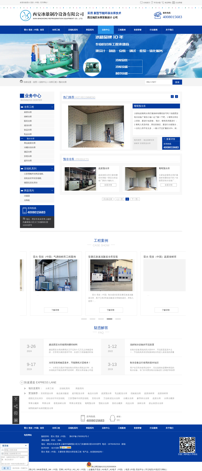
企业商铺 (178, 3)
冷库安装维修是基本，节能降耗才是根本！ (70, 362)
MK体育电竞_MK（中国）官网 (50, 469)
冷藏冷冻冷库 (30, 147)
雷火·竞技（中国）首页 (34, 30)
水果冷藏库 (169, 398)
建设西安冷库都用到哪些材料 (63, 344)
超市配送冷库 (78, 393)
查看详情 (170, 139)
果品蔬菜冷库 (30, 143)
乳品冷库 (28, 134)
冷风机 (27, 200)
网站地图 (45, 440)
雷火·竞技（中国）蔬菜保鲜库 (149, 256)
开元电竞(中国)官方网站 (155, 469)
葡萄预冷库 (140, 106)
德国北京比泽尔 (31, 182)
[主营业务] (15, 420)
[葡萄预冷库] (96, 127)
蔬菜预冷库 (103, 168)
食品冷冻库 (93, 393)
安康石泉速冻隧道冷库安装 (93, 256)
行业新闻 (153, 30)
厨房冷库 (28, 112)
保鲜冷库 (28, 116)
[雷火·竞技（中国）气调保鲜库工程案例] (46, 275)
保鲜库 (137, 143)
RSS (53, 440)
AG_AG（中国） (80, 469)
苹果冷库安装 (75, 403)
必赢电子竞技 (94, 469)
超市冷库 (28, 160)
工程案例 (122, 30)
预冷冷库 (63, 82)
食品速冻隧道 (62, 393)
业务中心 (106, 30)
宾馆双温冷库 (145, 143)
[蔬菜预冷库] (80, 179)
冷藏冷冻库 (128, 398)
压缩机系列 (73, 30)
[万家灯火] (65, 448)
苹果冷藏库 (33, 403)
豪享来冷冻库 (143, 398)
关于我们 (169, 30)
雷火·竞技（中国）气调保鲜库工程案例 (44, 256)
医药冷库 (28, 121)
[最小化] (26, 445)
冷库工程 (56, 30)
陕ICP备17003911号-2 (79, 436)
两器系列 (90, 30)
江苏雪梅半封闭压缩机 (33, 174)
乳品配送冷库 (121, 393)
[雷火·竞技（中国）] (52, 20)
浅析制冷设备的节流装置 (142, 344)
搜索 (177, 82)
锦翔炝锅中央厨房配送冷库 (40, 408)
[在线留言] (15, 413)
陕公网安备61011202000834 (103, 466)
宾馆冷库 (28, 156)
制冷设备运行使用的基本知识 (144, 362)
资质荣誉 (138, 30)
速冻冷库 (28, 125)
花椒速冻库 (136, 393)
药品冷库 (130, 403)
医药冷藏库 (117, 403)
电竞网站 (168, 3)
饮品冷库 (28, 130)
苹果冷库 (46, 403)
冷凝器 (27, 196)
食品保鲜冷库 (148, 140)
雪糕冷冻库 (104, 403)
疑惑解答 (101, 328)
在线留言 (146, 3)
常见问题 (157, 3)
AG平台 (68, 469)
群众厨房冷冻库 (156, 403)
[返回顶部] (15, 399)
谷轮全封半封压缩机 (32, 178)
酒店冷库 (28, 152)
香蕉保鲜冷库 (60, 403)
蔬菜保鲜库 (149, 393)
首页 (35, 82)
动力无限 (55, 448)
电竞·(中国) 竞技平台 (135, 469)
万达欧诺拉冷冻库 (111, 398)
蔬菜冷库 (157, 398)
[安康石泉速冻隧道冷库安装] (101, 275)
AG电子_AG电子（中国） (113, 469)
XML (60, 440)
